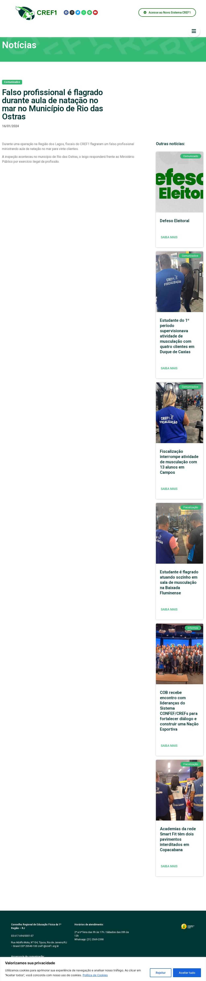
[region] (103, 969)
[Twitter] (77, 12)
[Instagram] (72, 12)
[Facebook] (66, 12)
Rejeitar (161, 972)
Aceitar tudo (187, 972)
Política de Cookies (95, 975)
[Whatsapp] (83, 12)
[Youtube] (95, 12)
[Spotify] (89, 12)
